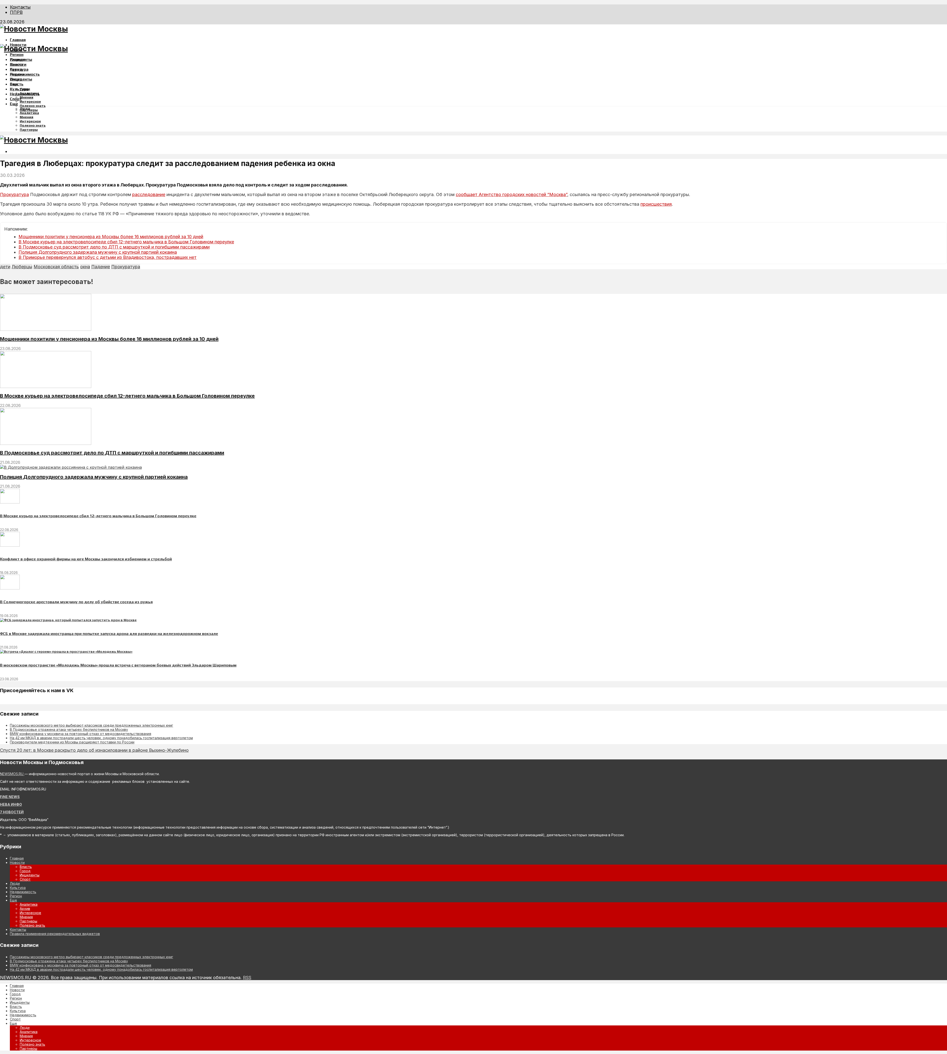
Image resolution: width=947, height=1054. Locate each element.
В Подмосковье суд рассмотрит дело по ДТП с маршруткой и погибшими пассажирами (114, 247)
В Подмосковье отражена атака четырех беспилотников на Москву (69, 729)
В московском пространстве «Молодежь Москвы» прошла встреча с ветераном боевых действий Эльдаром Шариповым (118, 665)
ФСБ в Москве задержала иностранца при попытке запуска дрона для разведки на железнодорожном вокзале (109, 633)
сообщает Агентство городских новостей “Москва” (511, 194)
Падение (100, 266)
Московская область (56, 266)
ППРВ (16, 12)
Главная (18, 39)
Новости (18, 64)
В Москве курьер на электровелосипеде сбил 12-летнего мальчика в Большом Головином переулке (126, 241)
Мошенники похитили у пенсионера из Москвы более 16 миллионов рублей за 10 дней (110, 236)
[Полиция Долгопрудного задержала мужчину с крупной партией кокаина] (71, 467)
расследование (148, 194)
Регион (16, 54)
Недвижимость (25, 74)
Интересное (30, 101)
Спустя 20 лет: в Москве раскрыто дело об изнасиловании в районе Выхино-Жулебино (94, 750)
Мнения (26, 97)
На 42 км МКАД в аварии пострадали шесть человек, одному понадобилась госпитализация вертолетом (101, 738)
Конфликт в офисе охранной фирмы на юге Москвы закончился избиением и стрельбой (86, 559)
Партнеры (29, 130)
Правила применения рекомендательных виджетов (55, 934)
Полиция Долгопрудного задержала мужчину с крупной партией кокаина (97, 252)
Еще (14, 103)
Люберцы (22, 266)
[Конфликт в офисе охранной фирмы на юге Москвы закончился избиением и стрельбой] (10, 545)
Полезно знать (33, 106)
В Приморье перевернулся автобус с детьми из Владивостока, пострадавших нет (107, 257)
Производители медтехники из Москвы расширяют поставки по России (72, 742)
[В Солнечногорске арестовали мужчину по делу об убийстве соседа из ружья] (10, 588)
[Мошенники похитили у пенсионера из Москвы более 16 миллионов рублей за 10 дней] (45, 329)
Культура (19, 89)
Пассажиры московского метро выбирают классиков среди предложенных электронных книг (91, 725)
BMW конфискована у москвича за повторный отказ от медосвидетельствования (80, 734)
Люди (25, 109)
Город (16, 69)
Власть (16, 84)
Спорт (16, 99)
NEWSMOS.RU (12, 774)
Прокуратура (14, 194)
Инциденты (21, 79)
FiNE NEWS (10, 797)
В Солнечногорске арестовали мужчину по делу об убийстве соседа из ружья (76, 602)
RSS (247, 977)
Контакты (20, 7)
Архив (25, 908)
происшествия (656, 204)
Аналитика (29, 113)
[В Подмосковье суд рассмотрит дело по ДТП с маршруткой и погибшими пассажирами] (45, 443)
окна (85, 266)
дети (5, 266)
